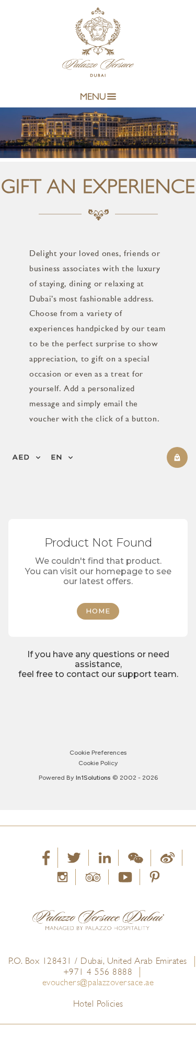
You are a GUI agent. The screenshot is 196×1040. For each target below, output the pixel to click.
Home (98, 611)
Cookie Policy (98, 763)
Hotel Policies (98, 1004)
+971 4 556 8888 (98, 972)
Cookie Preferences (98, 752)
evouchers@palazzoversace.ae (98, 982)
